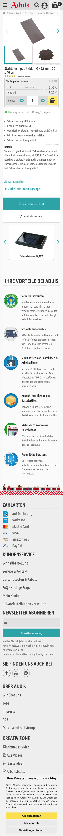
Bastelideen (15, 763)
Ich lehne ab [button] (31, 823)
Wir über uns (12, 695)
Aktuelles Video (18, 747)
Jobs (6, 703)
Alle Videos (14, 755)
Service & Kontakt (15, 571)
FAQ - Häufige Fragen (18, 587)
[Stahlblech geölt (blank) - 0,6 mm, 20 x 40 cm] (32, 31)
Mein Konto (11, 595)
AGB (5, 719)
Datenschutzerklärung (19, 727)
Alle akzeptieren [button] (31, 815)
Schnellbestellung (15, 563)
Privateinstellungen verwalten (24, 603)
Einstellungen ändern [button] (31, 830)
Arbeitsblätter (17, 771)
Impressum (10, 711)
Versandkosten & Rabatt (20, 579)
